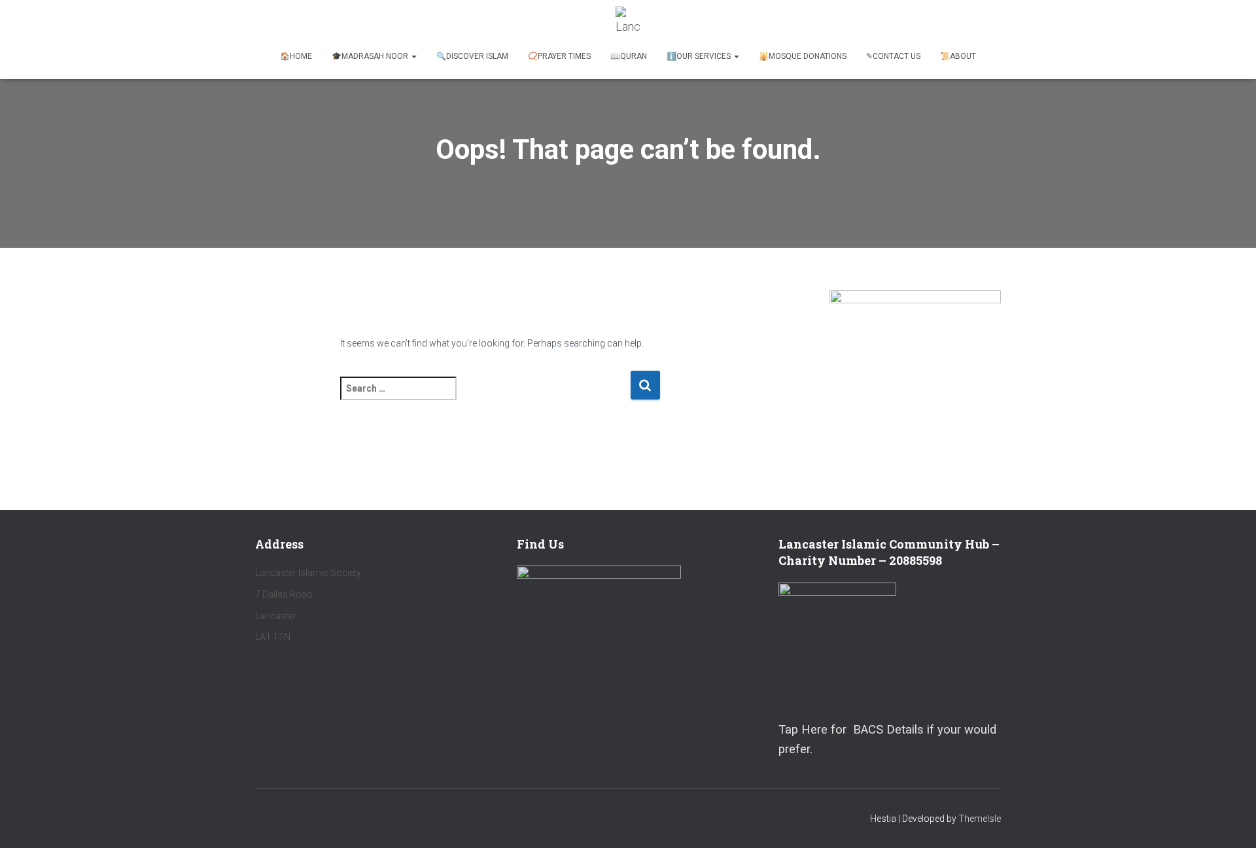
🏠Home (296, 56)
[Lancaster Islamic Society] (628, 23)
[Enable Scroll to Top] (1230, 822)
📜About (958, 56)
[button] (413, 56)
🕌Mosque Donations (802, 56)
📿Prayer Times (559, 56)
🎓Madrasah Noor (371, 56)
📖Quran (628, 56)
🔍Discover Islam (472, 56)
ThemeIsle (979, 818)
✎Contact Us (893, 56)
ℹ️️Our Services (700, 56)
